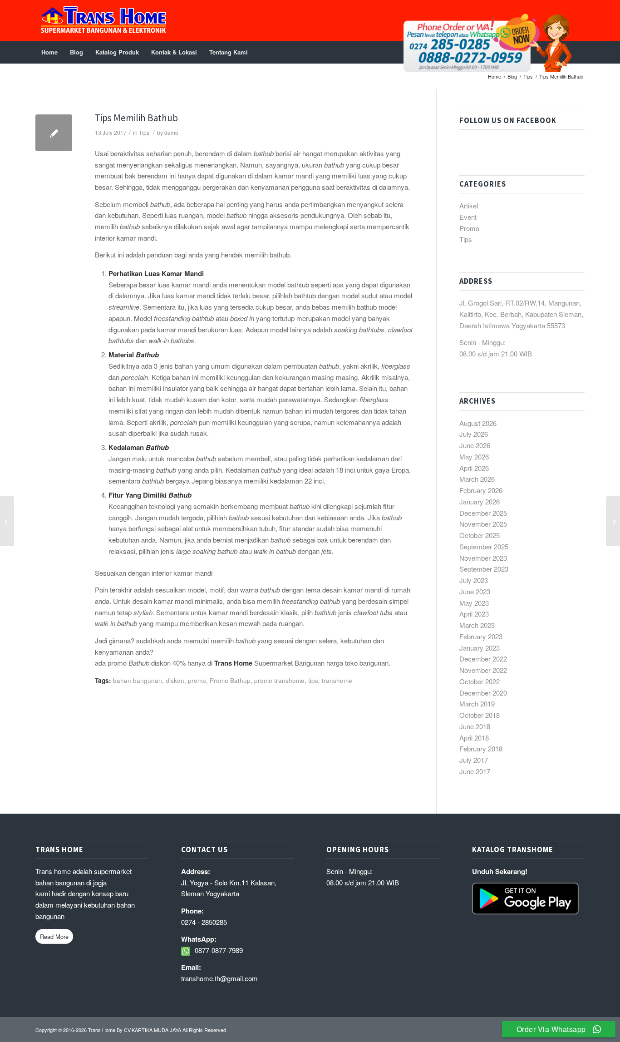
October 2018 (479, 715)
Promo (469, 228)
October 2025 (479, 535)
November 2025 (483, 523)
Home (494, 76)
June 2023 (474, 591)
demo (171, 132)
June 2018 (474, 726)
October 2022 (479, 681)
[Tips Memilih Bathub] (53, 132)
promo (197, 680)
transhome (337, 680)
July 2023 (473, 580)
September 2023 (483, 568)
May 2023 (474, 602)
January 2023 (479, 647)
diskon (175, 680)
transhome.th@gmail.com (219, 978)
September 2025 (483, 546)
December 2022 (483, 658)
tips (313, 680)
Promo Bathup (230, 680)
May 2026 (474, 456)
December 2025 (483, 513)
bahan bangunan (137, 680)
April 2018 (474, 737)
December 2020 (483, 692)
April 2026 (474, 468)
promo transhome (279, 680)
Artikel (468, 205)
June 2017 (474, 771)
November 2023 (483, 558)
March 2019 (477, 703)
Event (468, 217)
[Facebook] (578, 20)
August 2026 (478, 423)
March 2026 (477, 479)
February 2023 (480, 636)
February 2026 (480, 490)
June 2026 (474, 445)
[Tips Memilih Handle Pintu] (7, 521)
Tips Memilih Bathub (136, 118)
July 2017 (473, 760)
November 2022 (483, 670)
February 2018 (480, 748)
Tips (528, 76)
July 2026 (473, 434)
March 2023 (477, 625)
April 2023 (474, 613)
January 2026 (479, 501)
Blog (512, 76)
